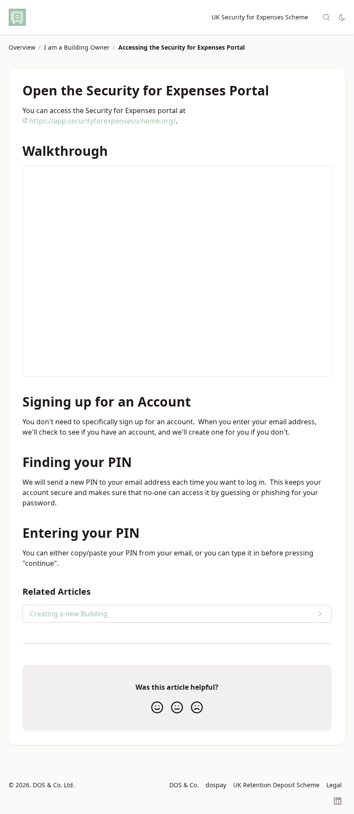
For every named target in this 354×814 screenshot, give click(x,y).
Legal (334, 785)
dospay (215, 785)
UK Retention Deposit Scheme (276, 785)
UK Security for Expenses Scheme (260, 17)
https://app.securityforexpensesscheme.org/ (102, 121)
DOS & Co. (184, 785)
